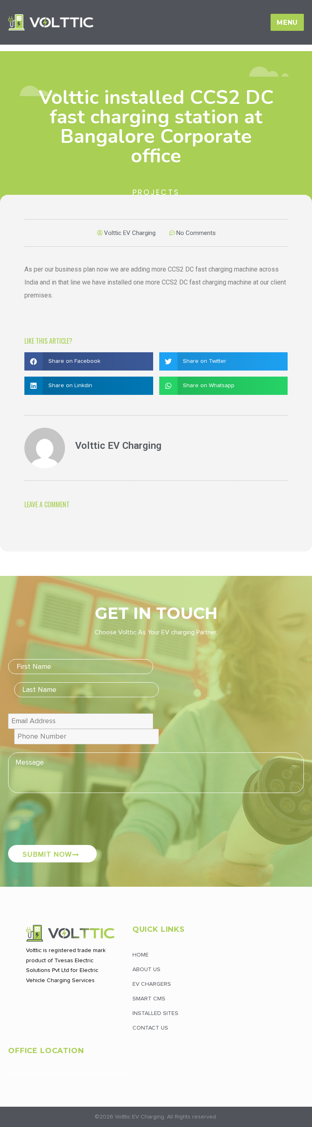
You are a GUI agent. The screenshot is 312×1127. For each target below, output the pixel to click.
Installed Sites (155, 1013)
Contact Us (150, 1028)
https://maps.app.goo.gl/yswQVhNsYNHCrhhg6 (68, 1073)
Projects (156, 192)
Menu (287, 22)
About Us (146, 969)
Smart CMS (148, 999)
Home (156, 47)
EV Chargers (151, 984)
